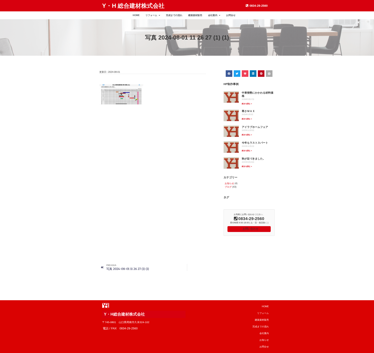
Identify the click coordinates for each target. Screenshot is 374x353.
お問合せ (231, 15)
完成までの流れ (174, 15)
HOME (136, 15)
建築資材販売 (195, 15)
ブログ (228, 187)
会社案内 (212, 15)
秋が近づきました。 (253, 158)
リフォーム (151, 15)
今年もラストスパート (255, 142)
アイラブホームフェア (255, 127)
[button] (229, 73)
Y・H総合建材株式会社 (124, 314)
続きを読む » (247, 104)
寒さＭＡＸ (248, 111)
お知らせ (229, 183)
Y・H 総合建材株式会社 (133, 5)
